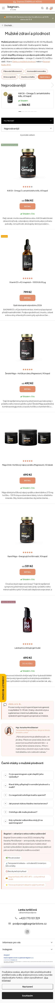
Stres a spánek (9, 77)
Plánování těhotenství (12, 71)
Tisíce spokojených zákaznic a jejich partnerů (26, 885)
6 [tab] (35, 111)
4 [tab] (29, 111)
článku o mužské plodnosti (24, 61)
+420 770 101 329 (29, 918)
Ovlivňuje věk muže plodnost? (23, 812)
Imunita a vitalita (28, 77)
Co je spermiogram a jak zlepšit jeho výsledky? (26, 775)
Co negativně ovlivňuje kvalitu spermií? (27, 795)
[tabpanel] (27, 99)
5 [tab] (32, 111)
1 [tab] (20, 111)
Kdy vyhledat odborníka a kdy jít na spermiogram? (26, 821)
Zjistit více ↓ (45, 77)
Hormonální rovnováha (36, 71)
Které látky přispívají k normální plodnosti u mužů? (29, 785)
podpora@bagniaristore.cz (30, 923)
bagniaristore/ (27, 932)
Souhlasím (27, 995)
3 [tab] (26, 111)
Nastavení (27, 986)
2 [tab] (23, 111)
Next (52, 85)
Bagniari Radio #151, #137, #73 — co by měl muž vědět (26, 878)
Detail (27, 206)
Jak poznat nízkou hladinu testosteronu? (28, 803)
